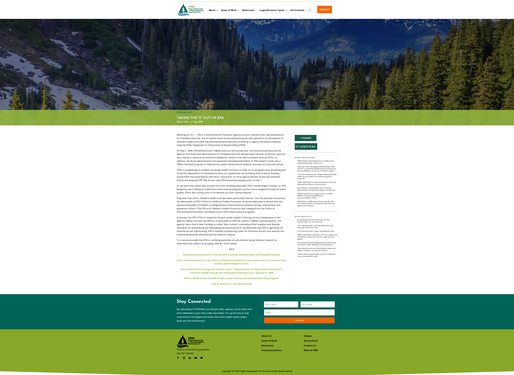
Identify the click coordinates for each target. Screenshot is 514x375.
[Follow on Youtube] (195, 357)
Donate (324, 9)
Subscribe (307, 146)
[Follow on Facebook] (178, 357)
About (212, 10)
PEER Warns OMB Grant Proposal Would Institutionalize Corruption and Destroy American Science (316, 203)
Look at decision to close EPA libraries (231, 283)
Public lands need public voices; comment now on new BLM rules (316, 255)
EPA (201, 121)
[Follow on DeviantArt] (201, 357)
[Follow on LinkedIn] (189, 357)
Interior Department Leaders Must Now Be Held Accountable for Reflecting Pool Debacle (317, 176)
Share (307, 138)
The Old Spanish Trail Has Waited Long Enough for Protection (315, 226)
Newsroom (248, 10)
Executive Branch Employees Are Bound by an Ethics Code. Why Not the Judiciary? (316, 243)
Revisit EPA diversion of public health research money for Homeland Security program (231, 278)
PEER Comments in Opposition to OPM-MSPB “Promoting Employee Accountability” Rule (315, 195)
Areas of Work (229, 10)
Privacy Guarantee (271, 350)
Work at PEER (311, 350)
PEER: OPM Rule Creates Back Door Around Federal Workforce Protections (316, 183)
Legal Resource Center (272, 10)
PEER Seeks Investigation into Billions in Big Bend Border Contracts (315, 162)
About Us (266, 335)
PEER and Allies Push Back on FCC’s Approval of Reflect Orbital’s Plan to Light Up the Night (317, 237)
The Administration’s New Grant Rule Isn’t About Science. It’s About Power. (316, 249)
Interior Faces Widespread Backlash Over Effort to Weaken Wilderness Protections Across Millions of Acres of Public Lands (316, 168)
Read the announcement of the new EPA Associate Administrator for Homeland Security (231, 254)
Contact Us (310, 345)
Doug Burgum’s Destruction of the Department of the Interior (313, 221)
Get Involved (297, 10)
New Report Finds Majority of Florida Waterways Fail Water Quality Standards (316, 189)
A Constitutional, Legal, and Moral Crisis (316, 231)
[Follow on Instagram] (184, 357)
